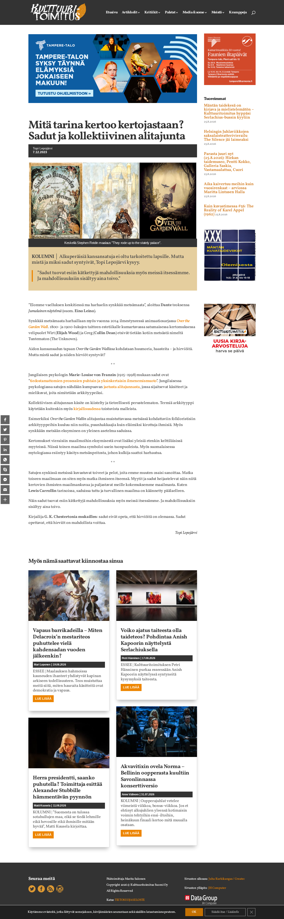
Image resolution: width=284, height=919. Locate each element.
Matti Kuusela (42, 805)
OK (194, 912)
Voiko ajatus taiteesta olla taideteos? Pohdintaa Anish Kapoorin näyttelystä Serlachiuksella (154, 640)
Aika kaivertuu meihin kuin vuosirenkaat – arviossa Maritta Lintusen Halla (229, 188)
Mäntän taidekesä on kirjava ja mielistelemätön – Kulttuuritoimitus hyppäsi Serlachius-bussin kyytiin (229, 111)
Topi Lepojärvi (42, 148)
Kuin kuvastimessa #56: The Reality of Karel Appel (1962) (229, 210)
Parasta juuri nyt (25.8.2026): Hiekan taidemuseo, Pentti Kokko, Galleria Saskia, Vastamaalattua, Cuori (227, 162)
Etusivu (112, 13)
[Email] (5, 489)
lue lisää (43, 698)
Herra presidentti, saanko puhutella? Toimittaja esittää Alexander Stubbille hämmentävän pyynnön (67, 787)
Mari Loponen (42, 664)
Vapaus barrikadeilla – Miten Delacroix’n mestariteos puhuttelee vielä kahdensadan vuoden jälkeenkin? (67, 643)
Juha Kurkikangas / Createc (227, 879)
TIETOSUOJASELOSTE (130, 900)
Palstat (170, 13)
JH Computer (217, 888)
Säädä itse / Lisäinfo (225, 912)
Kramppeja (238, 13)
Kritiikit (151, 13)
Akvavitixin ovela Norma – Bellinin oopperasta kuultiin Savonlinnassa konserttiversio (155, 776)
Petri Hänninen (131, 658)
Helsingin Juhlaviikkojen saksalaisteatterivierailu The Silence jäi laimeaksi (226, 136)
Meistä (216, 13)
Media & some (193, 13)
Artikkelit (129, 13)
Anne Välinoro (130, 794)
